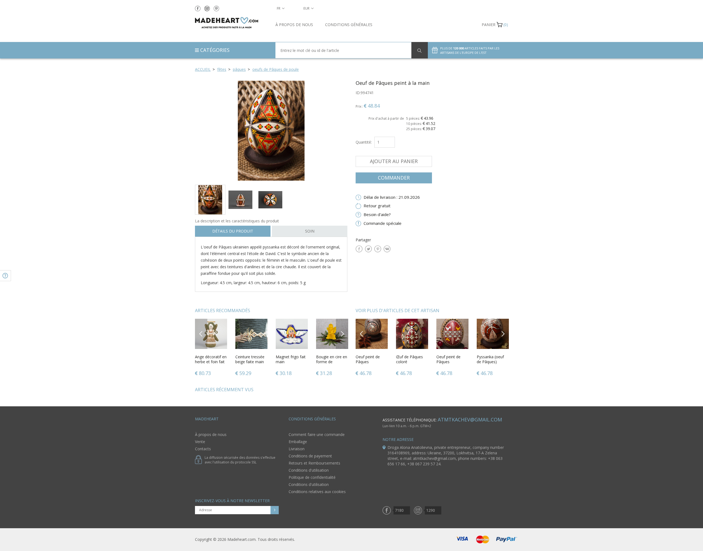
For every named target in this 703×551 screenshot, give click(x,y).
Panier (488, 24)
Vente (200, 441)
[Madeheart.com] (231, 22)
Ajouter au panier (394, 161)
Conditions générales (348, 24)
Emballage (298, 441)
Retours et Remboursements (314, 463)
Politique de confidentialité (312, 477)
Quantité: (364, 142)
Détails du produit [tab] (232, 231)
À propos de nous (294, 24)
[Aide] (5, 275)
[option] (271, 130)
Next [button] (342, 333)
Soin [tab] (309, 231)
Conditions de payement (310, 455)
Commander (394, 177)
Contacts (203, 448)
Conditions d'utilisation (309, 470)
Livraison (297, 448)
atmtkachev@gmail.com (470, 419)
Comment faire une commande (317, 434)
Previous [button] (201, 333)
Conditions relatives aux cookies (317, 491)
